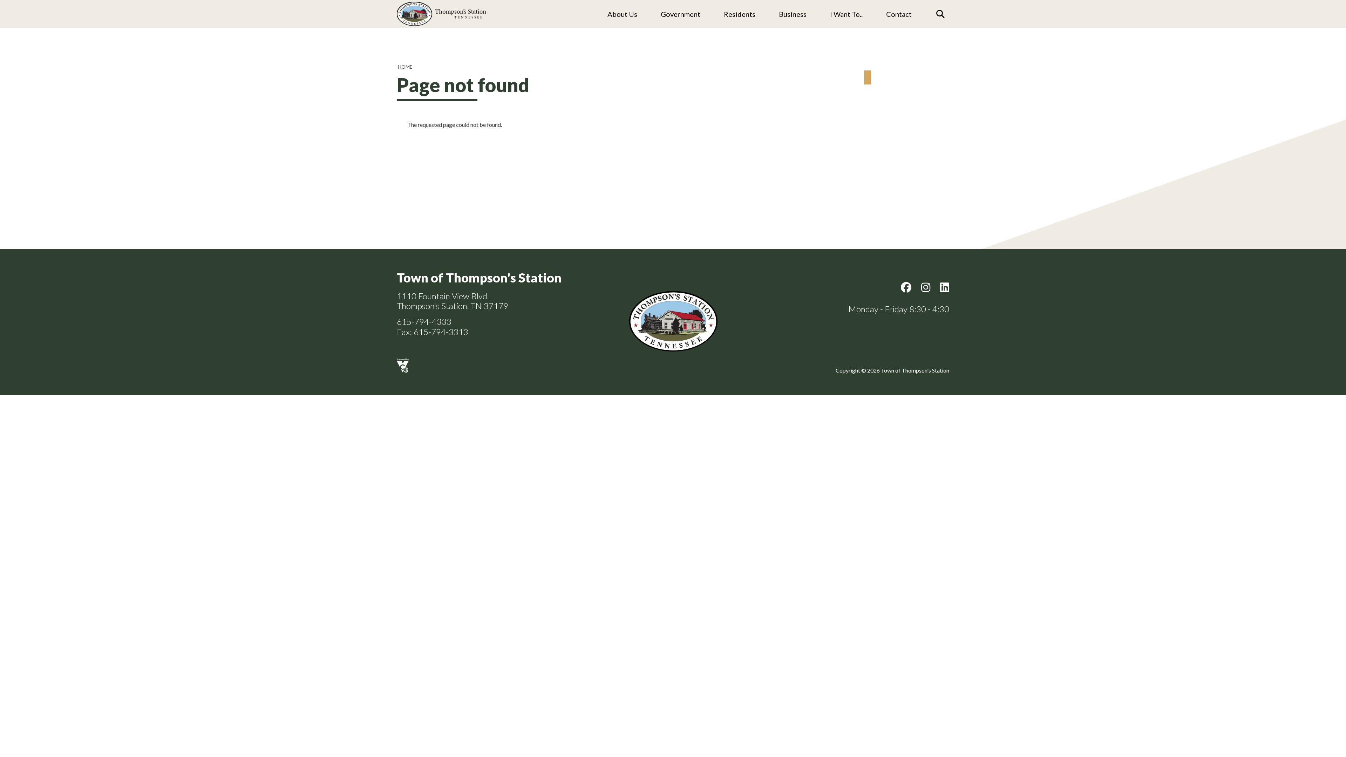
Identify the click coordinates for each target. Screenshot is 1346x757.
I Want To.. (846, 14)
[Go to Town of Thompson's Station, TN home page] (441, 3)
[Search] (940, 14)
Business (793, 14)
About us (622, 14)
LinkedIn (944, 287)
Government (680, 14)
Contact (899, 14)
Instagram (925, 287)
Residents (739, 14)
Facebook (906, 287)
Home (405, 67)
